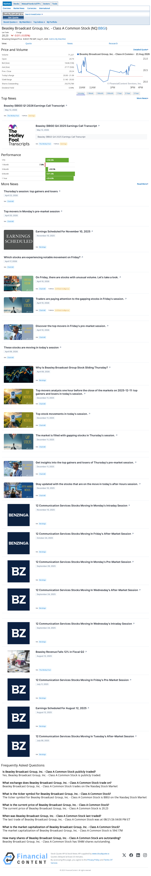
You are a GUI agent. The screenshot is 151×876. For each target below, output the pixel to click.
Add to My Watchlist (57, 39)
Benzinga (42, 247)
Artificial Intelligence (62, 289)
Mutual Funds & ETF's (31, 3)
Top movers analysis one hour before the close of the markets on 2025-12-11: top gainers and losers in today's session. (86, 392)
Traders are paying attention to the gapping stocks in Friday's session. (81, 298)
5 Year (136, 93)
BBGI (102, 28)
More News (142, 98)
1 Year (119, 93)
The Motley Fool (13, 115)
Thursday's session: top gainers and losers (32, 191)
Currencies (31, 8)
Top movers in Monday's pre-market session (33, 211)
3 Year (127, 93)
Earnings (32, 115)
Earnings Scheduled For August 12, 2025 (62, 708)
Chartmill (10, 201)
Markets (7, 3)
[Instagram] (145, 858)
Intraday (81, 93)
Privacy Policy (93, 859)
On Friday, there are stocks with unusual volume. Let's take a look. (78, 277)
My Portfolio (52, 22)
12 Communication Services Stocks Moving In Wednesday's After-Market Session (88, 590)
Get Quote (13, 17)
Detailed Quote (140, 49)
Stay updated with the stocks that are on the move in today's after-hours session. (88, 484)
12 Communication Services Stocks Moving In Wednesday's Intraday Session (85, 623)
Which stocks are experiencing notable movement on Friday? (43, 257)
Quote (29, 43)
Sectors (46, 3)
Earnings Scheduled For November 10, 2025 (64, 231)
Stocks (16, 3)
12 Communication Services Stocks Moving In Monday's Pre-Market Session (85, 561)
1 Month (100, 93)
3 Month (110, 93)
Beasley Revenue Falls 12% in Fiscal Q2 (61, 651)
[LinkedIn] (138, 858)
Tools (54, 3)
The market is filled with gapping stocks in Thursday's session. (77, 435)
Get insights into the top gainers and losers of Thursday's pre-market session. (86, 462)
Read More (142, 184)
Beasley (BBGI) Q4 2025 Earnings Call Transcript (68, 125)
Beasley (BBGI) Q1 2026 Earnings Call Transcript (35, 105)
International (44, 8)
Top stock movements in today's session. (63, 413)
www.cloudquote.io (100, 853)
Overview (7, 8)
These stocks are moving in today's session (32, 347)
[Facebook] (131, 858)
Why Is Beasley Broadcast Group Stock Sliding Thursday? (73, 367)
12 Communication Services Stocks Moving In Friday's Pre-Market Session (84, 680)
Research (113, 43)
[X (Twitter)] (124, 858)
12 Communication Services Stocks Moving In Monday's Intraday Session (83, 505)
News (70, 43)
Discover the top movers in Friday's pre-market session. (72, 325)
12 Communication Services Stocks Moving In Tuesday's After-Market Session (86, 736)
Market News (19, 8)
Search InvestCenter (33, 14)
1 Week (90, 93)
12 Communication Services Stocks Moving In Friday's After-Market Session (85, 533)
